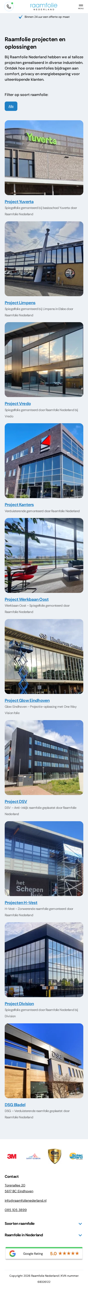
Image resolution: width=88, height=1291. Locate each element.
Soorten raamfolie (19, 1223)
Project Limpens (20, 303)
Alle (11, 106)
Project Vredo (18, 403)
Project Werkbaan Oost (27, 599)
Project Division (19, 1004)
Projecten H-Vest (21, 902)
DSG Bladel (15, 1105)
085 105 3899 (16, 1210)
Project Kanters (19, 504)
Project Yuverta (19, 201)
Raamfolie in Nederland (24, 1235)
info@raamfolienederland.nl (25, 1200)
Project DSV (16, 801)
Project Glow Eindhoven (27, 700)
